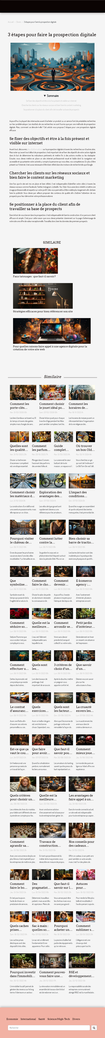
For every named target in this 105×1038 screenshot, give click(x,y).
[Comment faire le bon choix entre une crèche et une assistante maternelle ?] (19, 874)
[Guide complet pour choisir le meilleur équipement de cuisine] (63, 436)
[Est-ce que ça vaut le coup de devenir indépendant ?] (19, 739)
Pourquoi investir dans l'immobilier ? (23, 976)
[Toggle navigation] (7, 6)
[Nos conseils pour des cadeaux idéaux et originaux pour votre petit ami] (82, 830)
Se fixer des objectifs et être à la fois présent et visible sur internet (51, 101)
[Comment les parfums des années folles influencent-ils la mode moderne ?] (41, 436)
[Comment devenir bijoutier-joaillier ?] (63, 571)
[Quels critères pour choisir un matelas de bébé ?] (23, 784)
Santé (41, 1019)
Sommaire (53, 96)
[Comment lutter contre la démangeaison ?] (52, 527)
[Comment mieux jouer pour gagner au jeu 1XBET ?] (85, 739)
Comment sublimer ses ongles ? (85, 929)
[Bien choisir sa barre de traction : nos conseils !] (82, 527)
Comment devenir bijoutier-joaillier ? (61, 586)
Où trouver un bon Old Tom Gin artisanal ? (84, 451)
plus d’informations (34, 149)
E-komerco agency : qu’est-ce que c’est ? (84, 586)
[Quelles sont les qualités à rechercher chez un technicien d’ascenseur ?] (19, 436)
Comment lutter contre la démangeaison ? (51, 542)
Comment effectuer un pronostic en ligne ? (19, 670)
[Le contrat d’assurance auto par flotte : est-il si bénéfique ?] (19, 697)
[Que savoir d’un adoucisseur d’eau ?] (85, 655)
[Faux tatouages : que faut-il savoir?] (35, 260)
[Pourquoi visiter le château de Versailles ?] (23, 527)
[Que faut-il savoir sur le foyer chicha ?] (63, 874)
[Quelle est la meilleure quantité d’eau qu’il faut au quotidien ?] (41, 613)
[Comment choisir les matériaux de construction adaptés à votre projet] (23, 480)
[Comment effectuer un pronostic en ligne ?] (19, 655)
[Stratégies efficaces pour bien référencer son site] (43, 295)
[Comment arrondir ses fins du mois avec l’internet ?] (63, 613)
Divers (18, 22)
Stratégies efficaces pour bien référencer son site (43, 311)
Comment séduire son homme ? (18, 626)
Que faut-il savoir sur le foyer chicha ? (63, 889)
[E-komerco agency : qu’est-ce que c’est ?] (85, 571)
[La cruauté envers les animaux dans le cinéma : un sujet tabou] (85, 697)
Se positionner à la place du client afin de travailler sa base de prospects (51, 109)
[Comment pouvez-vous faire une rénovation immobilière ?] (52, 960)
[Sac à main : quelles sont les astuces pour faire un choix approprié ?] (41, 916)
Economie (12, 1019)
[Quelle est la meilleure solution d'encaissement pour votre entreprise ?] (52, 784)
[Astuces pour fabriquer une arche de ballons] (85, 874)
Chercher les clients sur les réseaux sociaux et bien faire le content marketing (51, 105)
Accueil (11, 22)
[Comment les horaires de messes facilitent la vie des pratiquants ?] (82, 392)
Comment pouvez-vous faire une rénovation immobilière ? (52, 978)
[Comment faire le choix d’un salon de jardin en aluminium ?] (41, 571)
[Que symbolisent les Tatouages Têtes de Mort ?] (19, 571)
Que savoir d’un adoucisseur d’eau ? (84, 670)
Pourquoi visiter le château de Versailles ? (22, 542)
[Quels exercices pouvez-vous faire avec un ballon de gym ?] (41, 697)
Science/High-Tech (59, 1019)
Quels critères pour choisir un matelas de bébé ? (22, 799)
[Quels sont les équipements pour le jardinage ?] (41, 655)
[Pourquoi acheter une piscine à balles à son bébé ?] (63, 916)
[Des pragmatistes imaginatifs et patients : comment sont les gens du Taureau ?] (41, 874)
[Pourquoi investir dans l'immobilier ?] (23, 960)
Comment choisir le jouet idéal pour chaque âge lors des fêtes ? (52, 409)
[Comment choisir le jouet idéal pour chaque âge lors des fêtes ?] (52, 392)
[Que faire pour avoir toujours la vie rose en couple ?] (41, 739)
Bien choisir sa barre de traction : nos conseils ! (81, 542)
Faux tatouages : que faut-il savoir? (34, 276)
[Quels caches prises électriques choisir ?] (19, 916)
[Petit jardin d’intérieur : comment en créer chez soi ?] (85, 613)
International (28, 1019)
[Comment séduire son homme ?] (19, 613)
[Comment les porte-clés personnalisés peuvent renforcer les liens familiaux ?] (23, 392)
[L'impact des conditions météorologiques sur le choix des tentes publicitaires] (82, 480)
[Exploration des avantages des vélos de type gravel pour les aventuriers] (52, 480)
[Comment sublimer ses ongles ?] (85, 916)
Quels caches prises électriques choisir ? (19, 931)
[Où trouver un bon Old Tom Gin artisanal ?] (85, 436)
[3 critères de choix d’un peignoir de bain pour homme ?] (63, 655)
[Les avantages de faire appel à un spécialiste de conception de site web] (82, 784)
